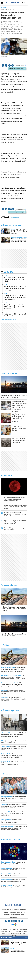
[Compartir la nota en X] (6, 65)
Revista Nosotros (14, 909)
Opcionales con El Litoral (18, 933)
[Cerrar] (24, 68)
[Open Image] (4, 41)
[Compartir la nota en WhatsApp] (9, 65)
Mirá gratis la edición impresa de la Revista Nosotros (15, 314)
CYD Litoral (6, 912)
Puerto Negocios (15, 914)
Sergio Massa (15, 217)
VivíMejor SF (7, 914)
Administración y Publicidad (13, 931)
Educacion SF (14, 917)
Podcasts (12, 912)
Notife (22, 914)
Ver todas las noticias (8, 319)
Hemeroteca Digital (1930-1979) (9, 929)
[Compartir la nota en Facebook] (3, 65)
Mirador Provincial (20, 912)
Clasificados (23, 909)
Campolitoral (5, 909)
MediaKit (14, 936)
